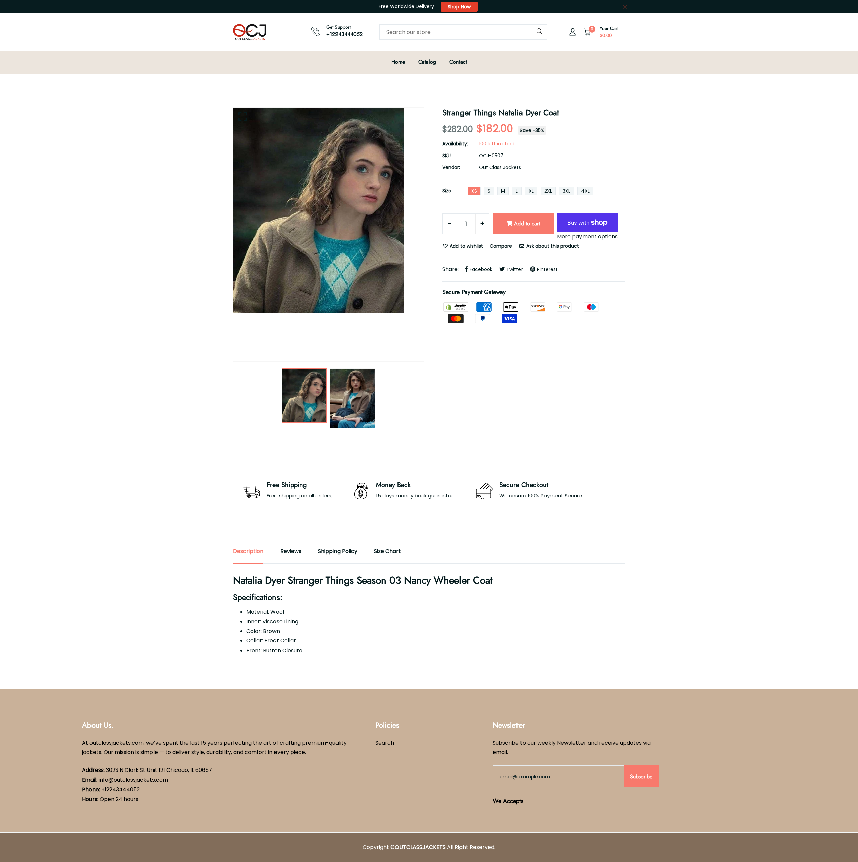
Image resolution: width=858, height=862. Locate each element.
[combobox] (463, 32)
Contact (458, 62)
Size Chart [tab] (387, 551)
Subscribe (641, 776)
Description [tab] (248, 551)
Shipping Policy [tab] (337, 551)
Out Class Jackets (500, 167)
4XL (585, 191)
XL (531, 191)
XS (474, 191)
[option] (328, 210)
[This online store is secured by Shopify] (456, 306)
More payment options (587, 236)
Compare (501, 246)
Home (398, 62)
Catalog (427, 62)
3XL (566, 191)
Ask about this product (552, 246)
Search (384, 743)
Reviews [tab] (290, 551)
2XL (548, 191)
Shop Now (459, 6)
